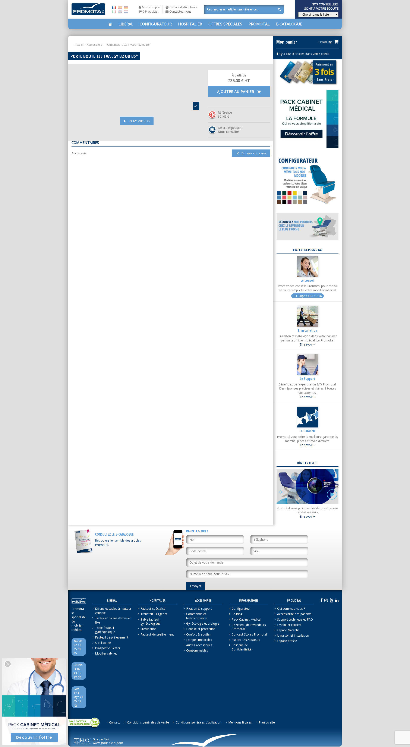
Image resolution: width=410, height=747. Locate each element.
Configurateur (241, 608)
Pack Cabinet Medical (246, 619)
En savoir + (307, 344)
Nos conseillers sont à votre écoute (321, 6)
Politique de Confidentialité (242, 647)
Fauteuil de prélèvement (111, 637)
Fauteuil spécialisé (153, 608)
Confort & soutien (198, 634)
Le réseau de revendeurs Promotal (249, 627)
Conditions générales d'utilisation (198, 722)
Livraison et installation (293, 635)
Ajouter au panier (236, 91)
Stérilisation (103, 643)
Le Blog (237, 614)
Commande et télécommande (196, 616)
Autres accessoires (199, 645)
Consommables (197, 650)
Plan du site (267, 722)
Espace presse (287, 641)
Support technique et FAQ (295, 619)
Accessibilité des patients (294, 614)
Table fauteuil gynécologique (105, 630)
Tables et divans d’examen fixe (113, 620)
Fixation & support (199, 608)
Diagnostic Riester (107, 648)
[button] (225, 24)
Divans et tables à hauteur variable (113, 610)
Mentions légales (240, 722)
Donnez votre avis (253, 153)
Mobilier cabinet (106, 653)
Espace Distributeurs (246, 640)
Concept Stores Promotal (249, 634)
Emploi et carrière (289, 625)
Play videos (139, 121)
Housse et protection (200, 629)
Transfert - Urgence (154, 614)
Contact (114, 722)
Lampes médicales (199, 640)
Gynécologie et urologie (202, 623)
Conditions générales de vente (148, 722)
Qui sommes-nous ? (291, 608)
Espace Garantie (288, 630)
